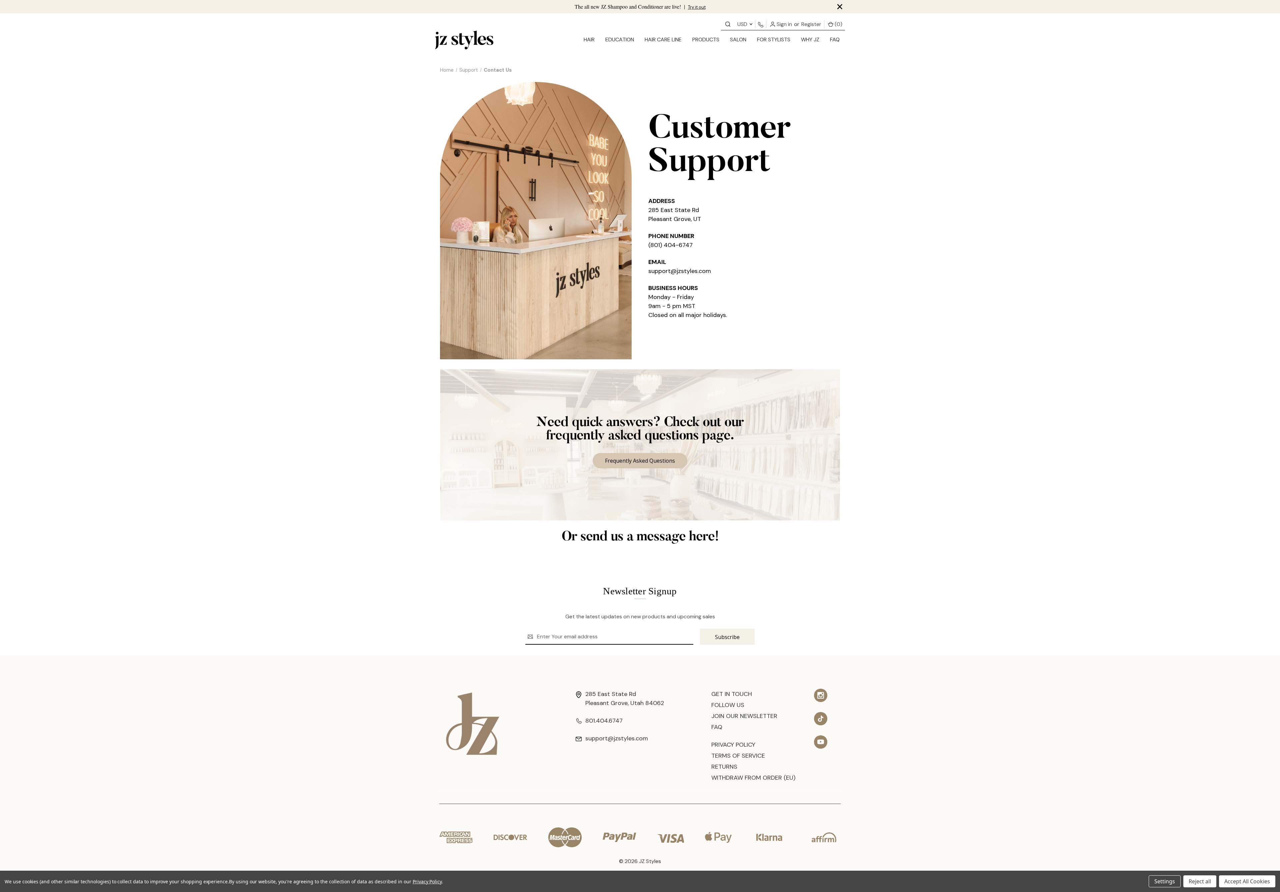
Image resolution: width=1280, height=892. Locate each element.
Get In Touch (731, 694)
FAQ (835, 39)
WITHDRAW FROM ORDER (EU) (753, 778)
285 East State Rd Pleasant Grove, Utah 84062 (624, 698)
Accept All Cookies (1247, 881)
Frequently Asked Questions (640, 460)
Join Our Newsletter (744, 716)
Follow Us (727, 705)
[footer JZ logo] (472, 723)
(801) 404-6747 (670, 245)
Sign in (783, 24)
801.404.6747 (604, 721)
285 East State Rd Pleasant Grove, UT (674, 214)
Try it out (697, 7)
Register (811, 24)
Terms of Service (738, 756)
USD (743, 24)
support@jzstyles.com (679, 271)
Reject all (1200, 881)
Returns (724, 767)
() (837, 24)
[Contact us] (728, 23)
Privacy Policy (733, 745)
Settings (1164, 881)
